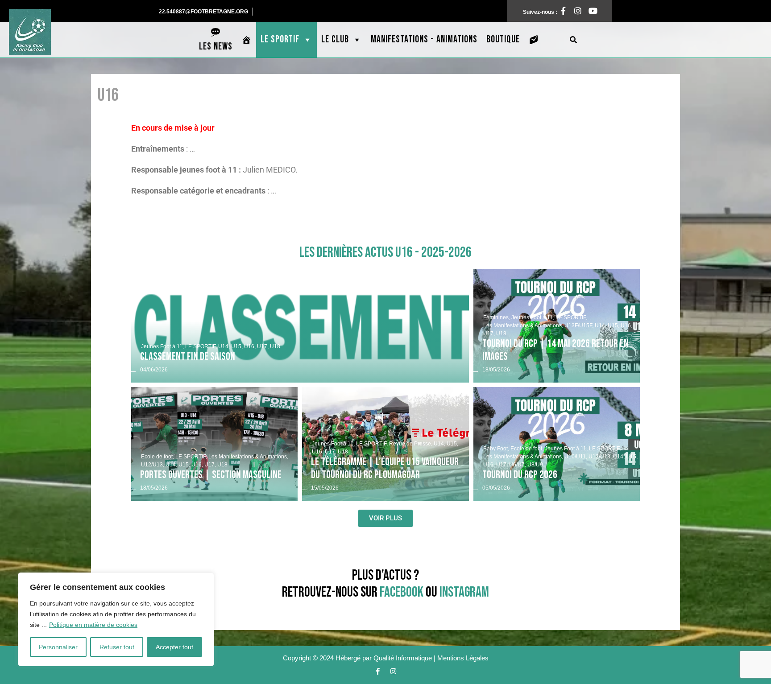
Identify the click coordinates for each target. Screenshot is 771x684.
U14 (224, 346)
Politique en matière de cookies (93, 624)
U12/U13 (152, 464)
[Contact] (533, 40)
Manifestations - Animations (424, 39)
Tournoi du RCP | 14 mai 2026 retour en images (555, 350)
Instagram (464, 592)
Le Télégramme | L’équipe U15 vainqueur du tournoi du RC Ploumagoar (385, 468)
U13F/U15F (578, 325)
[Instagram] (575, 10)
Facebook (401, 592)
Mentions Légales (463, 658)
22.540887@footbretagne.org (206, 11)
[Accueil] (246, 40)
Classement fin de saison (187, 356)
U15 (237, 346)
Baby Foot (496, 448)
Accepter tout (174, 647)
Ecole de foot (157, 456)
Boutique (503, 39)
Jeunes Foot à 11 (162, 346)
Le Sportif (280, 39)
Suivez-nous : (545, 9)
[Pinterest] (590, 10)
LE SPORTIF (201, 346)
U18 (275, 346)
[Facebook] (377, 672)
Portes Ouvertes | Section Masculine (211, 475)
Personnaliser (58, 647)
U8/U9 (535, 464)
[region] (116, 619)
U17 (263, 346)
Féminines (496, 317)
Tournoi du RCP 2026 (519, 475)
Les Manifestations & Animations (523, 325)
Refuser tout (116, 647)
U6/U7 (517, 464)
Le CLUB (335, 39)
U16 (250, 346)
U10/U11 (575, 456)
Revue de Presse (410, 444)
